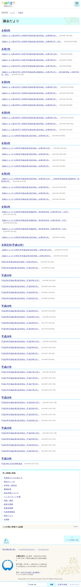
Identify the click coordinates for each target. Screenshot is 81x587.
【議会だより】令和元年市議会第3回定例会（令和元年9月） (26, 256)
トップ (12, 12)
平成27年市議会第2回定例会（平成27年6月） (20, 384)
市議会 (20, 12)
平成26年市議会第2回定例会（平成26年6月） (20, 414)
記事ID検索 (62, 584)
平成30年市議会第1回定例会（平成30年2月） (20, 298)
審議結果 (7, 489)
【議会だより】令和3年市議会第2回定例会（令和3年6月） (25, 193)
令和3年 (5, 173)
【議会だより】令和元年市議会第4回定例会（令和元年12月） (27, 250)
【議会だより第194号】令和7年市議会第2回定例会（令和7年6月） (29, 66)
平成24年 (6, 458)
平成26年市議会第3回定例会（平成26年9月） (20, 408)
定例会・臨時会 (10, 485)
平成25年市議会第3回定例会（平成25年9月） (20, 439)
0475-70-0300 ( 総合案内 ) (30, 572)
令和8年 (5, 30)
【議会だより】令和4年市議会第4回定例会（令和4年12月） (26, 148)
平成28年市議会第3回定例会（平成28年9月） (20, 347)
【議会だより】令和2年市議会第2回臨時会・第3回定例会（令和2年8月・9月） (34, 220)
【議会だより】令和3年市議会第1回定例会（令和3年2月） (25, 199)
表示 (76, 526)
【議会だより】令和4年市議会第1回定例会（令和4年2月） (25, 166)
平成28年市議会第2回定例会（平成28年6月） (20, 353)
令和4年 (5, 143)
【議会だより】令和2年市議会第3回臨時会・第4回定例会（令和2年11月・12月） (35, 212)
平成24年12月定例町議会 (11, 464)
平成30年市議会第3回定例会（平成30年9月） (20, 286)
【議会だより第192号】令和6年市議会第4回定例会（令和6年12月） (29, 87)
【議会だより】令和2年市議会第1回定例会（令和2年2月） (25, 237)
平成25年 (6, 428)
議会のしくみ (9, 481)
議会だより (8, 516)
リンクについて (43, 549)
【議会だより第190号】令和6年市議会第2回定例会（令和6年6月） (29, 99)
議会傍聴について (11, 493)
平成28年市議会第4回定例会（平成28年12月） (21, 341)
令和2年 (5, 206)
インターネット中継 (12, 497)
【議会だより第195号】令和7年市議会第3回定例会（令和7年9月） (29, 60)
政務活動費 (8, 508)
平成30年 (6, 275)
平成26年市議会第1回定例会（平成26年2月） (20, 420)
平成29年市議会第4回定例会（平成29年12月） (21, 317)
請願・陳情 (8, 500)
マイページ (74, 584)
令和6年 (5, 82)
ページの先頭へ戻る (72, 540)
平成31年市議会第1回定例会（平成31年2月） (20, 268)
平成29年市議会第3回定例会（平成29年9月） (20, 311)
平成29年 (6, 306)
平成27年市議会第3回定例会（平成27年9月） (20, 378)
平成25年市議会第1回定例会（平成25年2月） (20, 451)
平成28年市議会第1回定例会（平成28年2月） (20, 359)
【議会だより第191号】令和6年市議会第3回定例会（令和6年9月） (29, 93)
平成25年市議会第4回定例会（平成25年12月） (21, 433)
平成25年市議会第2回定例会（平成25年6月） (20, 445)
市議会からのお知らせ (13, 478)
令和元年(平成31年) (12, 244)
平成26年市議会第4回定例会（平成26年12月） (21, 402)
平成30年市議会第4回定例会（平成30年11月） (20, 280)
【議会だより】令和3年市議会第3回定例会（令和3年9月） (25, 187)
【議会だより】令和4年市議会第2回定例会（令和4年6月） (25, 160)
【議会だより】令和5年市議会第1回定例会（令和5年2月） (25, 136)
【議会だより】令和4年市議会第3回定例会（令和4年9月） (25, 154)
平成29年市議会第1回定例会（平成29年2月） (20, 329)
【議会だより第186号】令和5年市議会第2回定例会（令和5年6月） (29, 130)
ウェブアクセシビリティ (27, 549)
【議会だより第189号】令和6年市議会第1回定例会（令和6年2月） (29, 105)
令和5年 (5, 112)
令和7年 (5, 49)
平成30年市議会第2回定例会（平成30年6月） (20, 292)
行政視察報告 (9, 512)
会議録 (6, 519)
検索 (51, 584)
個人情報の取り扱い (9, 549)
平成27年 (6, 367)
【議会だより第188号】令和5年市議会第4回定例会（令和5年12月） (29, 118)
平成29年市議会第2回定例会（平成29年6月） (20, 323)
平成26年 (6, 397)
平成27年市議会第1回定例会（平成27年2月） (20, 390)
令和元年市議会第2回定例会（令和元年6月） (20, 262)
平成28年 (6, 336)
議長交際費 (8, 504)
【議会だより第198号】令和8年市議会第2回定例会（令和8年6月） (29, 35)
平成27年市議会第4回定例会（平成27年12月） (21, 372)
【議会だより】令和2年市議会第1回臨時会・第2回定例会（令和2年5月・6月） (34, 229)
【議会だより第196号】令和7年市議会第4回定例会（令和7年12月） (29, 54)
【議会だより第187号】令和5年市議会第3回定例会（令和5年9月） (29, 124)
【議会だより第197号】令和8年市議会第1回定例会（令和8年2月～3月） (31, 41)
